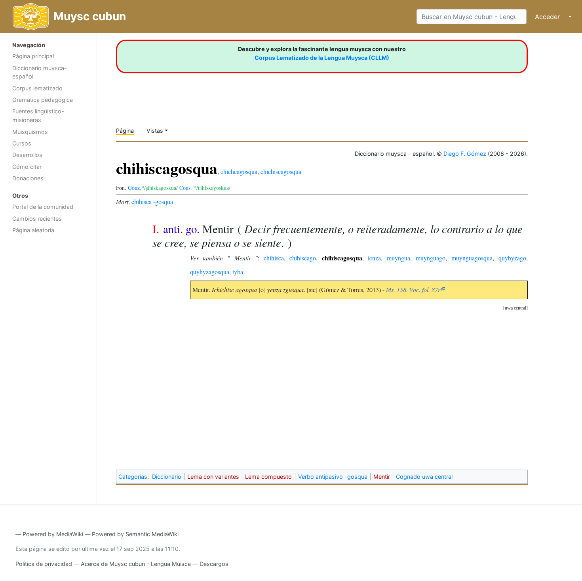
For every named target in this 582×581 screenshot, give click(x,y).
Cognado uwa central (424, 476)
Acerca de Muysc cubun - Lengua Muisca (136, 563)
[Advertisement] (48, 364)
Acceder (547, 17)
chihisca (141, 201)
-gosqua (163, 201)
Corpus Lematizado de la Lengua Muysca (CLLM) (322, 57)
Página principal (33, 56)
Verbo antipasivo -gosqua (332, 476)
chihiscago (302, 258)
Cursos (21, 143)
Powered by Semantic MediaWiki (135, 534)
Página (125, 130)
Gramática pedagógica (42, 99)
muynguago (430, 258)
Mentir (381, 476)
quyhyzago (512, 258)
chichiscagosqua (281, 171)
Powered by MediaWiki (53, 534)
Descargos (214, 563)
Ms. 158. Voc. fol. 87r (413, 289)
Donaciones (28, 178)
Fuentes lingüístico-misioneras (38, 115)
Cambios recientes (37, 218)
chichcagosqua (239, 171)
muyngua (398, 258)
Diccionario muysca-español (39, 72)
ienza (374, 258)
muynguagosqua (472, 258)
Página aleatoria (33, 230)
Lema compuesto (268, 476)
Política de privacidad (43, 563)
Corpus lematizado (37, 88)
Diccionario (166, 476)
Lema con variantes (213, 476)
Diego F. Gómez (464, 153)
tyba (237, 272)
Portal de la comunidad (42, 206)
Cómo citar (27, 166)
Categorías (132, 476)
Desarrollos (27, 154)
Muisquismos (30, 131)
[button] (515, 308)
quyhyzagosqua (209, 272)
